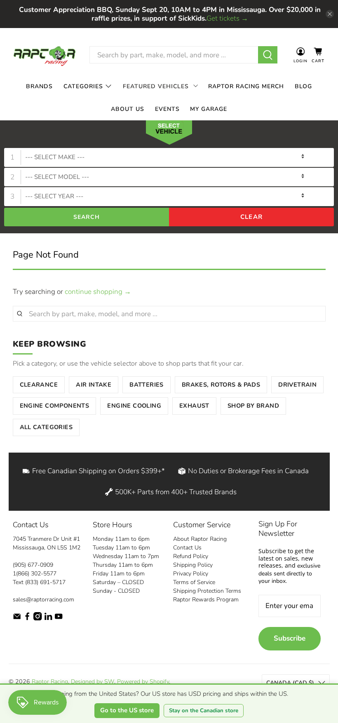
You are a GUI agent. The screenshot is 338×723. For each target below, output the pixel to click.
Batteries (146, 384)
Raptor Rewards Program (206, 599)
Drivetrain (297, 384)
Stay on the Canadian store (203, 710)
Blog (303, 86)
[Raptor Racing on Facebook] (27, 618)
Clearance (39, 384)
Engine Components (54, 405)
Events (167, 109)
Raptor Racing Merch (246, 86)
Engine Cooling (134, 405)
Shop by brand (253, 405)
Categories (83, 86)
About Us (127, 109)
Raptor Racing (50, 681)
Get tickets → (227, 18)
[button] (169, 134)
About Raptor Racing (200, 539)
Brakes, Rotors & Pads (221, 384)
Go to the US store (127, 710)
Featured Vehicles (156, 86)
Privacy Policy (190, 573)
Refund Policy (190, 556)
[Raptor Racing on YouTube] (58, 618)
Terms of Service (194, 582)
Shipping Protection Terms (207, 591)
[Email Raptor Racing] (17, 618)
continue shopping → (98, 291)
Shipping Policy (193, 565)
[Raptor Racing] (44, 55)
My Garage (208, 109)
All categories (46, 427)
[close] (330, 14)
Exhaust (194, 405)
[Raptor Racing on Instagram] (37, 618)
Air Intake (93, 384)
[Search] (267, 54)
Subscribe (289, 638)
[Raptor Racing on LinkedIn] (48, 618)
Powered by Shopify (143, 681)
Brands (39, 86)
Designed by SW (92, 681)
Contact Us (187, 548)
